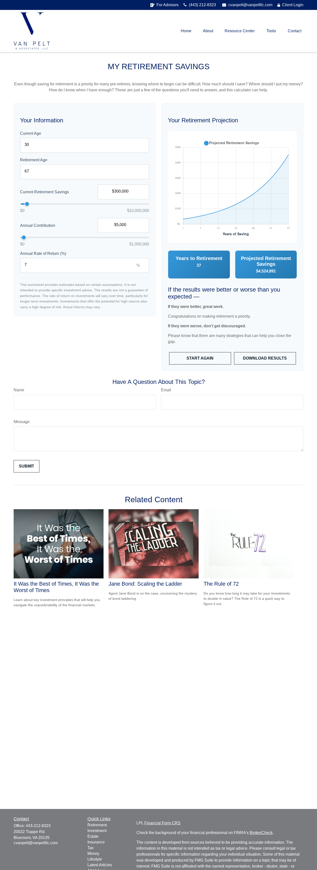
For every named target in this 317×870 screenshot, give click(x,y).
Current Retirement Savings (44, 192)
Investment (96, 831)
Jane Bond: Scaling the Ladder (145, 584)
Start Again (199, 358)
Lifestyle (94, 859)
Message (22, 422)
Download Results (265, 358)
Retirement (97, 825)
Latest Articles (99, 865)
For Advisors (168, 5)
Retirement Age (33, 160)
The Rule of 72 (221, 584)
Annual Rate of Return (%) (43, 253)
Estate (93, 836)
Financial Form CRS (162, 823)
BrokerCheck (261, 833)
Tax (90, 848)
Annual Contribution (37, 225)
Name (19, 390)
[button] (186, 31)
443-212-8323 (38, 826)
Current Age (30, 133)
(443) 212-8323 (202, 5)
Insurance (96, 842)
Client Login (292, 5)
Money (93, 853)
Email (166, 390)
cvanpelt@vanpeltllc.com (249, 5)
